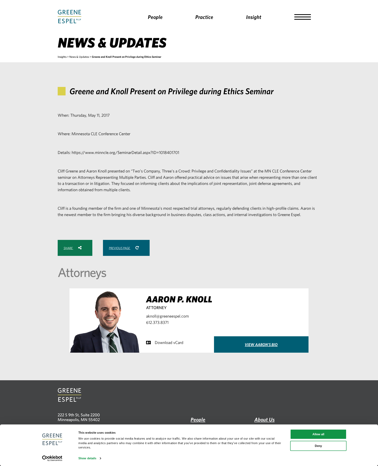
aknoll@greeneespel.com (167, 316)
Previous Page (120, 248)
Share (68, 248)
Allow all (318, 434)
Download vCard (169, 342)
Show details (87, 458)
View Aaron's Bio (261, 344)
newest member (78, 214)
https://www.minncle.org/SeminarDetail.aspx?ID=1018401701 (125, 152)
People (155, 17)
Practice (204, 17)
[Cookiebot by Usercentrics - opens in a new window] (52, 458)
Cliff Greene (68, 171)
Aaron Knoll (96, 171)
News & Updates (79, 56)
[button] (302, 17)
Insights (62, 56)
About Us (264, 419)
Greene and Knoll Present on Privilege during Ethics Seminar (126, 56)
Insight (253, 17)
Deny (318, 445)
